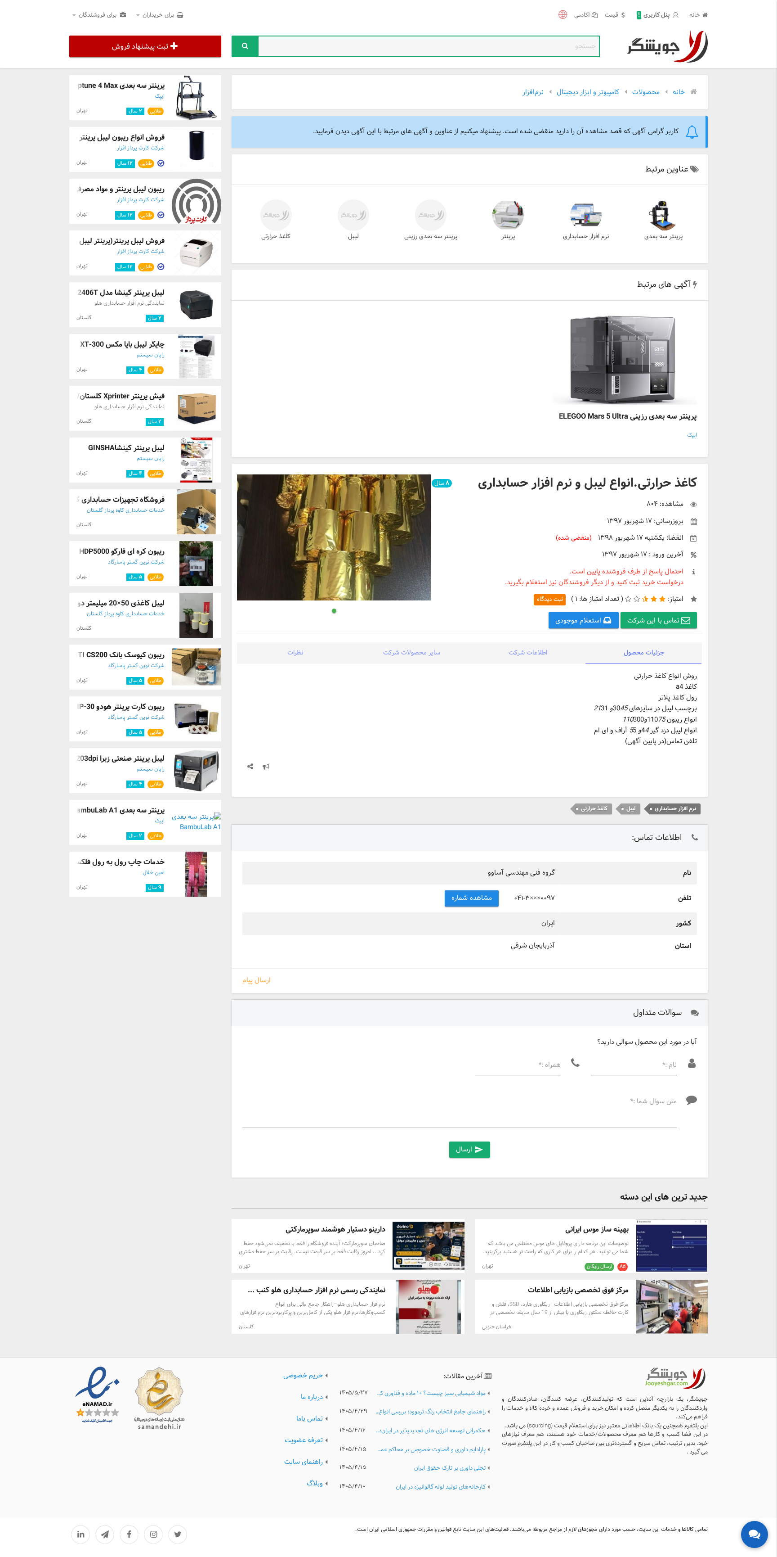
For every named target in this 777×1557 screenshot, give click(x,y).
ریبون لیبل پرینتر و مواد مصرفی (119, 189)
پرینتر (508, 236)
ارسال (469, 1149)
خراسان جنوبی (496, 1327)
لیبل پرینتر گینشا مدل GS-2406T (115, 293)
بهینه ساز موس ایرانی (597, 1229)
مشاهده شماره (471, 898)
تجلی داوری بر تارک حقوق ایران (450, 1468)
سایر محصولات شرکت (411, 653)
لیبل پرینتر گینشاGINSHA (126, 448)
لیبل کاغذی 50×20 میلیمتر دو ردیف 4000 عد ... (94, 603)
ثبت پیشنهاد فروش (140, 47)
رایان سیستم (151, 355)
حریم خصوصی (303, 1375)
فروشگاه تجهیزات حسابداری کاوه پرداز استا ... (97, 500)
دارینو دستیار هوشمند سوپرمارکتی (335, 1229)
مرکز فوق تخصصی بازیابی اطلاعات (578, 1290)
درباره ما (312, 1397)
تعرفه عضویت (304, 1440)
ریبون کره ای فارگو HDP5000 (122, 552)
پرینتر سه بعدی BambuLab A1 (118, 810)
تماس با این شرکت (654, 621)
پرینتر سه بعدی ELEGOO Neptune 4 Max (102, 86)
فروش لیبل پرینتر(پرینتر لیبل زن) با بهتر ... (101, 241)
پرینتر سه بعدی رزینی (430, 236)
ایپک (692, 435)
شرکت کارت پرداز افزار (141, 148)
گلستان (246, 1327)
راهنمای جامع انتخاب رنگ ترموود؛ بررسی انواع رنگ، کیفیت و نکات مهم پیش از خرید (430, 1412)
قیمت (611, 15)
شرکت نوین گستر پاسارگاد (136, 562)
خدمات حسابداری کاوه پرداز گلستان (126, 510)
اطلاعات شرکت (528, 653)
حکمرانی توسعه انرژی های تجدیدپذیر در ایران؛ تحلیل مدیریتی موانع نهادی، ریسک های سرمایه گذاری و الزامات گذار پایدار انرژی (430, 1431)
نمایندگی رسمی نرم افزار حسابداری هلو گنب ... (316, 1290)
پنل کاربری (654, 15)
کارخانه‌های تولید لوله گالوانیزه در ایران (441, 1487)
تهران (487, 1266)
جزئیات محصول (644, 653)
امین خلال (154, 872)
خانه (694, 15)
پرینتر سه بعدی (663, 236)
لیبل (353, 236)
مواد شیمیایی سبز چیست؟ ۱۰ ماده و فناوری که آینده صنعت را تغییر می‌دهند (430, 1394)
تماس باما (309, 1419)
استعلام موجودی (579, 621)
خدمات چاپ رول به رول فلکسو (118, 862)
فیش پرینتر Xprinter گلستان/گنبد (114, 396)
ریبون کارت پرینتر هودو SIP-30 (118, 707)
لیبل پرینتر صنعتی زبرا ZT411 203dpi (109, 759)
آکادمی (582, 15)
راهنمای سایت (303, 1462)
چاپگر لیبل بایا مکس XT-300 (122, 344)
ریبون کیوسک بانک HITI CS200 (118, 655)
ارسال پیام (256, 981)
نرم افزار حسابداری (586, 236)
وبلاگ (315, 1483)
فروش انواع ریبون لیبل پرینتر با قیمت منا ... (101, 137)
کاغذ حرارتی (275, 236)
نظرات (295, 653)
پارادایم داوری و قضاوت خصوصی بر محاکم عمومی (430, 1450)
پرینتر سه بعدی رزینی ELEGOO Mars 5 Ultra (628, 417)
